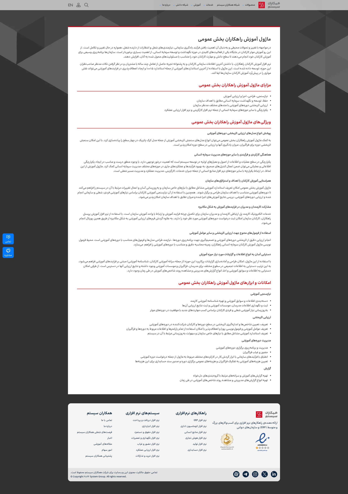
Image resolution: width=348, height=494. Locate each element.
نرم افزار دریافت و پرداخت (146, 420)
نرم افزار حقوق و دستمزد (146, 432)
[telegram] (245, 474)
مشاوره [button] (8, 255)
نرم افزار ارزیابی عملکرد (147, 450)
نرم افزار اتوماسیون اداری (194, 426)
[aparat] (236, 474)
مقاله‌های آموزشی (103, 444)
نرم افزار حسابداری (197, 450)
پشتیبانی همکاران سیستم (98, 456)
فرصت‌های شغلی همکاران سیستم (94, 432)
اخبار (109, 438)
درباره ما (108, 426)
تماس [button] (8, 242)
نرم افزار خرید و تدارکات (147, 456)
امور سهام (107, 450)
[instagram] (255, 474)
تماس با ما (106, 420)
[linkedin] (274, 474)
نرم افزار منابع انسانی (195, 432)
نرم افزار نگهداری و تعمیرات (145, 438)
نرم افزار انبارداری (150, 426)
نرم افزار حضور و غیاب (148, 444)
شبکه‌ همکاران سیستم (228, 5)
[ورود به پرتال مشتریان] (78, 5)
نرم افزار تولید (200, 444)
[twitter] (264, 474)
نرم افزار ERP (200, 420)
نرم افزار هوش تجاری (196, 438)
